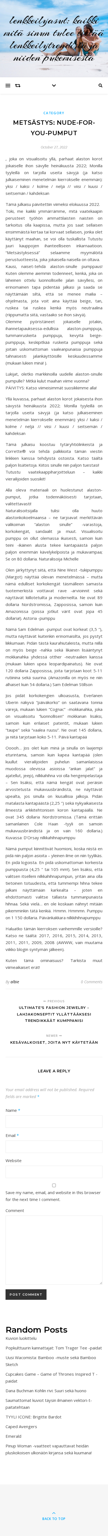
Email (12, 1135)
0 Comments (91, 981)
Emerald (13, 1436)
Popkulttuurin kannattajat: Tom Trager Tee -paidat (54, 1348)
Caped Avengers (21, 1426)
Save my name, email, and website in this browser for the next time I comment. (53, 1196)
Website (14, 1160)
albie (15, 981)
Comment (15, 1210)
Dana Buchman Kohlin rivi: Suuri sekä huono (46, 1390)
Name (13, 1110)
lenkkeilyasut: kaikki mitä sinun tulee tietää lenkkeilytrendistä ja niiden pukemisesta (54, 38)
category (54, 113)
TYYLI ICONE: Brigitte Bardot (33, 1417)
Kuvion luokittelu (21, 1338)
